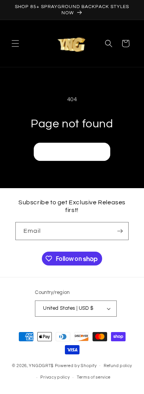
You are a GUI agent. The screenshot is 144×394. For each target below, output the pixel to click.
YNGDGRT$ (41, 365)
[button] (15, 43)
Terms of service (94, 377)
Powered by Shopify (76, 365)
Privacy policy (55, 377)
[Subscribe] (119, 231)
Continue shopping (72, 152)
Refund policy (118, 366)
